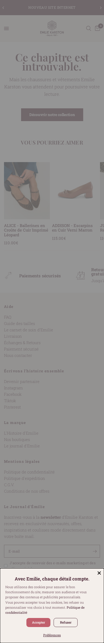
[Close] (99, 573)
